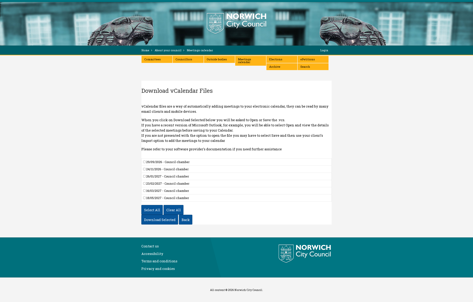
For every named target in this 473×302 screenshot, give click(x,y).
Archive (274, 66)
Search (305, 66)
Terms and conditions (159, 261)
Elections (275, 59)
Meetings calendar (244, 60)
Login (324, 50)
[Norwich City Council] (305, 254)
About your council (168, 50)
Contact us (150, 246)
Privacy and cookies (158, 268)
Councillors (184, 59)
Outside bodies (217, 59)
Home (145, 50)
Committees (152, 59)
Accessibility (152, 253)
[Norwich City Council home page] (236, 23)
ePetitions (307, 59)
